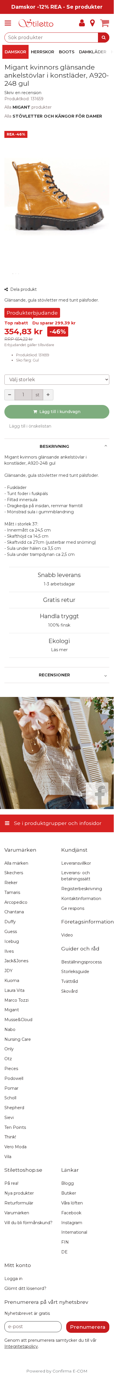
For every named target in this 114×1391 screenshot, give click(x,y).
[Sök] (103, 37)
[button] (22, 92)
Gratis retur (59, 599)
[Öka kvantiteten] (48, 394)
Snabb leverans (59, 575)
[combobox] (56, 37)
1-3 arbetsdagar (59, 584)
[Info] (92, 23)
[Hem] (36, 23)
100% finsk (59, 625)
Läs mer (59, 649)
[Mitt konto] (81, 23)
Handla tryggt (59, 616)
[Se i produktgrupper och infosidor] (9, 23)
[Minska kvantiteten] (9, 394)
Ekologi (59, 641)
